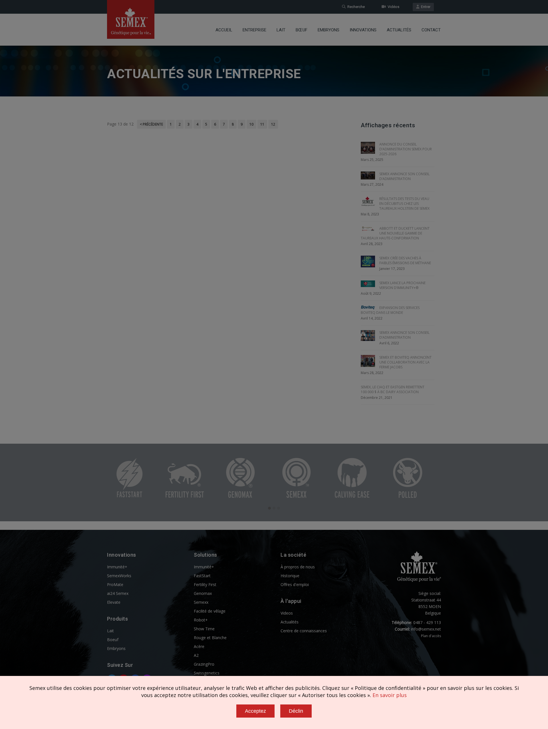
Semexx (201, 602)
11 (262, 124)
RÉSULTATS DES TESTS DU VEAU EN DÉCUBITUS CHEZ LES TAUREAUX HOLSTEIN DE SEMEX (404, 203)
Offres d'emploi (295, 584)
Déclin (296, 711)
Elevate (113, 602)
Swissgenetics (206, 673)
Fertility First (205, 584)
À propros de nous (298, 567)
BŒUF (301, 30)
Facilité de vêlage (209, 611)
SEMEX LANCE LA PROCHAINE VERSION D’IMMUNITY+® (402, 285)
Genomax (203, 593)
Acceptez (255, 711)
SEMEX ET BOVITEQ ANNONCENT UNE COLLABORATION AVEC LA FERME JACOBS (405, 362)
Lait (281, 30)
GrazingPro (204, 664)
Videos (287, 613)
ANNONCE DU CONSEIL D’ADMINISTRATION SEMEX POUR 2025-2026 (405, 149)
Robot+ (201, 620)
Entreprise (254, 30)
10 (251, 124)
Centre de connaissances (304, 630)
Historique (290, 575)
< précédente (151, 124)
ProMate (115, 584)
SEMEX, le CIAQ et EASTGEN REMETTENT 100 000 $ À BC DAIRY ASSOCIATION (392, 389)
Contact (431, 30)
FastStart (202, 575)
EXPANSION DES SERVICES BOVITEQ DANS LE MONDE (390, 310)
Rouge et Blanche (210, 637)
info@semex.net (426, 629)
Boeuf (112, 639)
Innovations (363, 30)
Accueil (223, 30)
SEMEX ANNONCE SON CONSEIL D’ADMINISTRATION (404, 176)
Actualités (399, 30)
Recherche (355, 7)
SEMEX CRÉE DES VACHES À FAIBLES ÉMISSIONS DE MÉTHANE (405, 260)
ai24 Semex (117, 593)
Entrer (424, 7)
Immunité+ (117, 567)
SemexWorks (119, 575)
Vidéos (392, 7)
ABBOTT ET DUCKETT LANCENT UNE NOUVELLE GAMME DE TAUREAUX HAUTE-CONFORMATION (395, 233)
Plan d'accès (431, 635)
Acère (199, 646)
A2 (196, 655)
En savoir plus (389, 695)
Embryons (328, 30)
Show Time (204, 628)
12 (273, 124)
